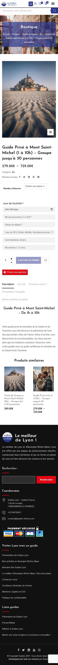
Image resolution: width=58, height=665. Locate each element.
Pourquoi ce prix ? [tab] (38, 284)
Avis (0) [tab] (21, 284)
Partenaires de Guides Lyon (14, 616)
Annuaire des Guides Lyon (14, 567)
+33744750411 (14, 512)
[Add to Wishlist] (45, 260)
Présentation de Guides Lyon (15, 555)
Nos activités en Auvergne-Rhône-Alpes (20, 561)
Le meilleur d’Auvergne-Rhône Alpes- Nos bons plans (26, 573)
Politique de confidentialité (14, 597)
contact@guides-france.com (21, 518)
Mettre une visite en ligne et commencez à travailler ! (26, 635)
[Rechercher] (54, 10)
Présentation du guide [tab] (13, 291)
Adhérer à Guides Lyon (12, 629)
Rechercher (46, 479)
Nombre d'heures (12, 188)
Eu (13, 172)
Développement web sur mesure (24, 659)
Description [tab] (8, 284)
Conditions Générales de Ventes (17, 585)
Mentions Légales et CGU (13, 591)
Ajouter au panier (28, 260)
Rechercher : (10, 468)
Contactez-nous (9, 579)
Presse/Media (8, 622)
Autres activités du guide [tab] (15, 299)
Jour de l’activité (13, 203)
